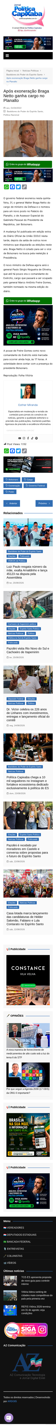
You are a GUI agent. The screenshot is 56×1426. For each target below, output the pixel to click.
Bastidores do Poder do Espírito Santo (25, 111)
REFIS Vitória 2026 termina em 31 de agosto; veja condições (35, 1310)
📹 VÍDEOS (9, 1263)
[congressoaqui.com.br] (28, 1134)
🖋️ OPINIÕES (14, 1015)
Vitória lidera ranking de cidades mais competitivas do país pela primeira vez (37, 1295)
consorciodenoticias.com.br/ (20, 430)
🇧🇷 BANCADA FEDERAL (17, 1241)
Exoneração (14, 485)
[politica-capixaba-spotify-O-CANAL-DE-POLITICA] (28, 324)
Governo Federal (37, 485)
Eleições (12, 556)
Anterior (13, 503)
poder (11, 492)
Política (31, 633)
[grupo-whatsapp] (28, 164)
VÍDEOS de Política (16, 561)
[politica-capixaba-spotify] (28, 43)
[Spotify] (36, 438)
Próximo (43, 503)
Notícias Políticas (15, 633)
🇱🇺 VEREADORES (13, 1227)
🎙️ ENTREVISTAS (13, 1249)
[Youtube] (19, 438)
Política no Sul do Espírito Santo (22, 638)
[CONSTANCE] (28, 980)
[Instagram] (24, 438)
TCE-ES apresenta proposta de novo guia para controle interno (36, 1280)
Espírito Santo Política (29, 629)
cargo (30, 479)
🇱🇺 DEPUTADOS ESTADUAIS (19, 1235)
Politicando (24, 556)
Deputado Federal (15, 699)
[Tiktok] (32, 438)
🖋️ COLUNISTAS (12, 1256)
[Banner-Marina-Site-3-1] (28, 464)
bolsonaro (13, 479)
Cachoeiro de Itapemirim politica (22, 624)
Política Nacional (11, 115)
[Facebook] (28, 438)
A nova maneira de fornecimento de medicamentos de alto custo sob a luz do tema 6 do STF (27, 1053)
